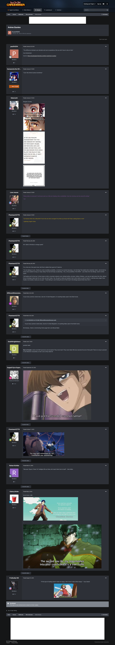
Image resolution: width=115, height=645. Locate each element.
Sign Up (99, 4)
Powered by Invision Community (102, 642)
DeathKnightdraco (14, 341)
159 (15, 507)
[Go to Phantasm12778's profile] (14, 222)
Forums (38, 10)
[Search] (107, 10)
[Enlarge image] (65, 590)
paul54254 (17, 31)
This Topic (101, 10)
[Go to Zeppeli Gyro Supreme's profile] (14, 375)
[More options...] (105, 46)
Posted (28, 46)
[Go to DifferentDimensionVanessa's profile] (14, 300)
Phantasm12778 (14, 215)
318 (15, 114)
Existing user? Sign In (89, 4)
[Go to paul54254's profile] (9, 32)
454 (15, 594)
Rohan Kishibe (14, 465)
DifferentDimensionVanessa (16, 293)
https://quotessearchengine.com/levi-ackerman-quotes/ (41, 55)
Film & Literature (27, 33)
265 (15, 231)
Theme (8, 642)
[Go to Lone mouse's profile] (14, 199)
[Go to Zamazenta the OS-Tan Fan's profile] (14, 76)
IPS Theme (8, 641)
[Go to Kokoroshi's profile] (14, 105)
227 (15, 309)
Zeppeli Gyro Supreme (14, 367)
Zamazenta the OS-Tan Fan (16, 69)
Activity (59, 10)
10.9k (14, 383)
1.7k (15, 91)
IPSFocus (15, 641)
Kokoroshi (14, 98)
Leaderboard (48, 10)
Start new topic (103, 39)
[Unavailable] (34, 117)
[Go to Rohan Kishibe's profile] (14, 473)
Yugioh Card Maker (14, 10)
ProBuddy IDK (14, 578)
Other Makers (27, 10)
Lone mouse (14, 192)
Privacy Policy (15, 642)
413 (15, 208)
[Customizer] (103, 4)
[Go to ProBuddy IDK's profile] (14, 585)
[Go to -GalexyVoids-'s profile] (14, 499)
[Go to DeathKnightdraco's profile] (14, 349)
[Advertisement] (57, 20)
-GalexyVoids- (14, 491)
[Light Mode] (107, 4)
